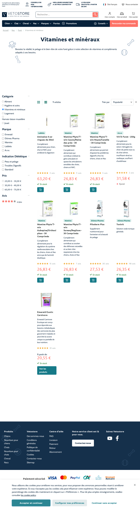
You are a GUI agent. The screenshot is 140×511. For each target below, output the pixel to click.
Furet (20, 30)
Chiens (7, 436)
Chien (7, 23)
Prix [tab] (4, 175)
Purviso (56, 23)
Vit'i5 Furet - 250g (125, 136)
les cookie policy (28, 495)
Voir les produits (43, 370)
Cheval (26, 23)
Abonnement (55, 452)
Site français (112, 4)
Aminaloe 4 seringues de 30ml (45, 138)
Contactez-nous (34, 458)
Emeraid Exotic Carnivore (45, 313)
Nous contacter (132, 4)
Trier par (106, 102)
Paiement (53, 444)
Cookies (30, 454)
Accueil (5, 30)
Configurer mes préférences (69, 502)
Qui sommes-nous (35, 436)
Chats (6, 447)
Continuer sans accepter (104, 502)
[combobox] (67, 15)
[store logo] (15, 14)
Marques (45, 23)
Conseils (101, 23)
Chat (16, 23)
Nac (35, 23)
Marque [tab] (6, 129)
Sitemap (30, 462)
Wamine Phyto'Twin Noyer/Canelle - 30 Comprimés (99, 139)
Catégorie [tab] (7, 96)
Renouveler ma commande (124, 23)
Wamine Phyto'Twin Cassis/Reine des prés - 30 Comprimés (72, 141)
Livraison (53, 440)
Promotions (71, 23)
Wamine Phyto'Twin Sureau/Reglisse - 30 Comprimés (73, 229)
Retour (52, 448)
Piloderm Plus (97, 224)
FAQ (51, 436)
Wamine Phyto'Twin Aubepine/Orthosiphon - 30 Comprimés (46, 230)
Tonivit (120, 224)
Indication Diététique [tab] (14, 156)
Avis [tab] (4, 195)
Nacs (6, 462)
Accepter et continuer (31, 502)
